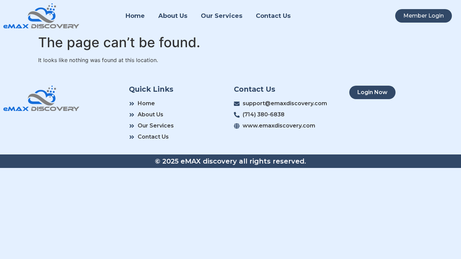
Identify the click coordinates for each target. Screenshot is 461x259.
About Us (172, 16)
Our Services (221, 16)
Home (135, 16)
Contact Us (273, 16)
